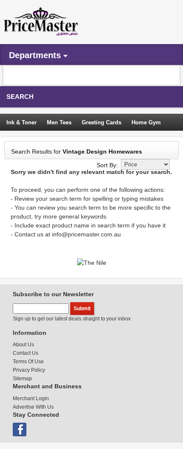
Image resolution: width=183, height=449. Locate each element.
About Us (23, 345)
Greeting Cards (101, 122)
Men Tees (59, 122)
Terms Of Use (28, 362)
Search (20, 96)
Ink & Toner (21, 122)
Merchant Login (31, 398)
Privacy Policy (29, 370)
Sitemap (22, 379)
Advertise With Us (33, 407)
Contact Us (25, 353)
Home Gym (146, 122)
